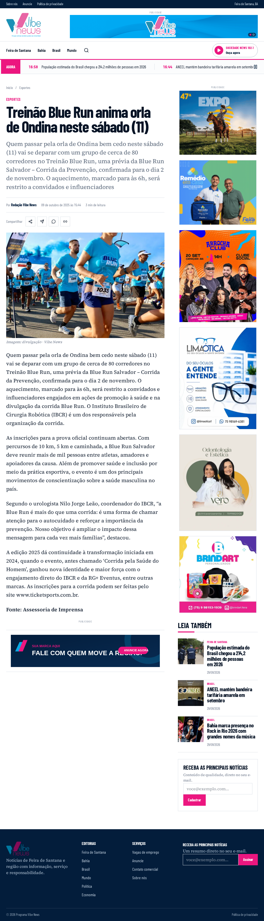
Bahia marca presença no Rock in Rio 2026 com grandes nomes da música (231, 730)
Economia (89, 894)
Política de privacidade (50, 4)
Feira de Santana (18, 50)
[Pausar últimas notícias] (255, 67)
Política (87, 886)
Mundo (72, 50)
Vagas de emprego (145, 852)
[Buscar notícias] (86, 50)
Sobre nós (12, 4)
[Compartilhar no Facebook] (30, 221)
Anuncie (27, 4)
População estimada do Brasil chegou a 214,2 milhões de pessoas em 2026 (228, 655)
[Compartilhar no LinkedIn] (42, 221)
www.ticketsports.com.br (46, 594)
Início (9, 87)
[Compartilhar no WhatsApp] (54, 221)
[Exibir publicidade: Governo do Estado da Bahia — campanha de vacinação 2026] (253, 35)
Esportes (24, 87)
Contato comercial (145, 869)
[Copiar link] (65, 221)
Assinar (248, 859)
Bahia (42, 50)
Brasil (56, 50)
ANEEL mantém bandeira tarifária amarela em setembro (229, 694)
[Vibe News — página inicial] (23, 25)
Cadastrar (194, 800)
